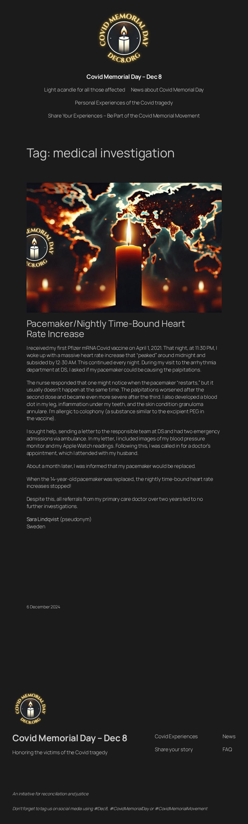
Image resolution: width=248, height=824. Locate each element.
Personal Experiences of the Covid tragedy (124, 102)
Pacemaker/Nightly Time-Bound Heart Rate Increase (106, 328)
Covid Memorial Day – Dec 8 (124, 76)
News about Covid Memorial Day (167, 89)
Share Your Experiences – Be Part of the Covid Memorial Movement (124, 115)
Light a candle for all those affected (84, 89)
